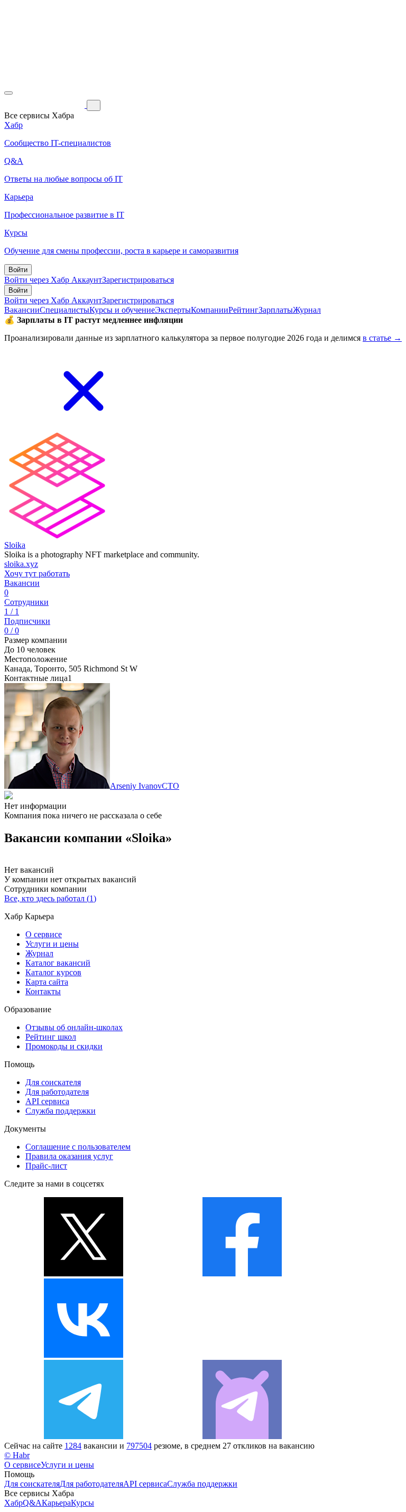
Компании (209, 309)
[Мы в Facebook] (242, 1273)
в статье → (382, 337)
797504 (139, 1445)
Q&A (32, 1502)
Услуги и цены (52, 943)
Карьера (56, 1502)
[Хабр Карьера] (45, 104)
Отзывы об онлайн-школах (74, 1027)
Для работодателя (57, 1091)
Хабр (13, 1502)
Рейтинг (243, 309)
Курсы (82, 1502)
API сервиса (47, 1101)
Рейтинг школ (50, 1036)
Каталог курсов (53, 972)
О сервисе (43, 934)
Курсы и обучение (122, 309)
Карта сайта (46, 981)
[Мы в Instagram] (242, 1354)
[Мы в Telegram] (83, 1436)
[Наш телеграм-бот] (242, 1436)
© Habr (17, 1455)
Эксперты (173, 309)
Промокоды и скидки (64, 1046)
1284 (72, 1445)
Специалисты (64, 309)
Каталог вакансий (57, 962)
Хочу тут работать (37, 573)
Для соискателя (53, 1082)
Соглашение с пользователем (78, 1146)
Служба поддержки (60, 1110)
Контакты (43, 991)
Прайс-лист (46, 1165)
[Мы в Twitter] (83, 1273)
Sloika (14, 544)
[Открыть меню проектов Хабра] (8, 93)
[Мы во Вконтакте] (83, 1354)
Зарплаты (276, 309)
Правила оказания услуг (69, 1156)
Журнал (307, 309)
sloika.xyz (21, 563)
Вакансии (22, 309)
